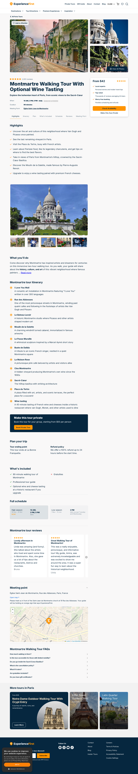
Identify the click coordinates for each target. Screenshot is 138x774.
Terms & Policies (112, 746)
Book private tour (23, 427)
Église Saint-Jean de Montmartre (36, 108)
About (89, 4)
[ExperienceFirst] (22, 4)
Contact (97, 4)
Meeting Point (81, 116)
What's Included (46, 116)
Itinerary (26, 116)
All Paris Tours (17, 17)
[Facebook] (60, 747)
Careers (109, 743)
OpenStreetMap (76, 641)
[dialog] (17, 759)
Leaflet (68, 641)
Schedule (58, 116)
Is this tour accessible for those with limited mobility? (30, 658)
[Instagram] (64, 747)
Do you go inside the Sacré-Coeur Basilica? (26, 662)
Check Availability (109, 108)
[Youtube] (68, 747)
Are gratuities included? (19, 673)
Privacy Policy (111, 750)
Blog (104, 4)
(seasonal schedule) (51, 101)
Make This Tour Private (109, 113)
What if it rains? (16, 669)
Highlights (15, 116)
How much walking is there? (20, 654)
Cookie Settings (112, 758)
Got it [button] (17, 764)
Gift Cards (81, 4)
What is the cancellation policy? (22, 665)
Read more (26, 272)
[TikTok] (72, 747)
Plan (34, 116)
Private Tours (70, 4)
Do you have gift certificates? (21, 677)
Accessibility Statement (115, 754)
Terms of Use (36, 759)
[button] (12, 609)
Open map (14, 597)
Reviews (69, 116)
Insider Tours (92, 754)
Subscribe (43, 755)
